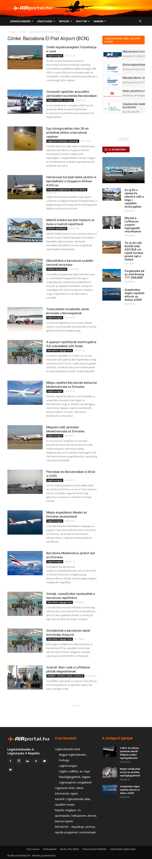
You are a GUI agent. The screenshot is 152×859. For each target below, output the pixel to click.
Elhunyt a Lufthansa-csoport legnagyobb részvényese (133, 224)
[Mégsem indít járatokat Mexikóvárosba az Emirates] (25, 437)
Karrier (98, 21)
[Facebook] (10, 761)
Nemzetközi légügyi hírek (59, 350)
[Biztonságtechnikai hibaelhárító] (112, 68)
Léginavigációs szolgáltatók (75, 782)
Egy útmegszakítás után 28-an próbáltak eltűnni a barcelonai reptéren (67, 132)
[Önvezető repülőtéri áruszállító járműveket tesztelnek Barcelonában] (25, 102)
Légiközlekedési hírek (67, 749)
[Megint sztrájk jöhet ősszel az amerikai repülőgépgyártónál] (109, 772)
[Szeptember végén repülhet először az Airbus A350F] (111, 294)
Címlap (11, 31)
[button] (140, 21)
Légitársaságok (54, 55)
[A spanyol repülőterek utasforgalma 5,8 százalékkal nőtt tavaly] (25, 352)
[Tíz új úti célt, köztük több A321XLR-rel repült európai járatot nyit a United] (111, 247)
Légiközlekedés (20, 21)
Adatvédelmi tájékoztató (123, 849)
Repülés (64, 21)
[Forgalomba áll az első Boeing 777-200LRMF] (111, 275)
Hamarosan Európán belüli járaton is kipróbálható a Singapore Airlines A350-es (71, 181)
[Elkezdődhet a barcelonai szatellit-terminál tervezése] (25, 271)
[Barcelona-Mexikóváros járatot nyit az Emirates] (25, 563)
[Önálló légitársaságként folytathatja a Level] (25, 57)
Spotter (81, 21)
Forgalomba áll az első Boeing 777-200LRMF (134, 274)
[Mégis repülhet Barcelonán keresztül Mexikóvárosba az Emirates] (25, 393)
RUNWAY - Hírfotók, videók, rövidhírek (65, 676)
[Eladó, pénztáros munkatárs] (112, 94)
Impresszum (33, 849)
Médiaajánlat (50, 849)
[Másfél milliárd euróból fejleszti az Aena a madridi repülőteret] (25, 230)
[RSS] (36, 761)
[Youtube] (10, 770)
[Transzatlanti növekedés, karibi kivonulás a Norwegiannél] (25, 319)
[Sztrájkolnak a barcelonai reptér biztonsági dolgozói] (25, 640)
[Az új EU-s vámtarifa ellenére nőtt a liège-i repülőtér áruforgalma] (111, 194)
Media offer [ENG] (69, 849)
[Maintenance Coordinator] (112, 55)
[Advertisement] (76, 715)
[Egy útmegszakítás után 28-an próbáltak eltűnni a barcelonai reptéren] (25, 138)
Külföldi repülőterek (56, 228)
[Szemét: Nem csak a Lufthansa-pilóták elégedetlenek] (25, 677)
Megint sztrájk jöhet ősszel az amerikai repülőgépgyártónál (130, 772)
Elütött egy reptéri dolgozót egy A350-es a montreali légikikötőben (123, 171)
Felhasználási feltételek (94, 849)
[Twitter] (44, 761)
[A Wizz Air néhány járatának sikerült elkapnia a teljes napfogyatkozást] (109, 751)
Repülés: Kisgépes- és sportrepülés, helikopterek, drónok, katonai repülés (76, 815)
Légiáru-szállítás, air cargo (60, 100)
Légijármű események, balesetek (62, 141)
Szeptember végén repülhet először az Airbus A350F (134, 294)
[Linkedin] (27, 761)
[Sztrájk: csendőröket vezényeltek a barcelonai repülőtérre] (25, 604)
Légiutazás (44, 21)
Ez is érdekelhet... (116, 149)
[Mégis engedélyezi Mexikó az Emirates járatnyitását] (25, 522)
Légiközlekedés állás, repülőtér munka (123, 40)
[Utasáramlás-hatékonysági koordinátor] (112, 108)
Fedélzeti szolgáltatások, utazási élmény (66, 189)
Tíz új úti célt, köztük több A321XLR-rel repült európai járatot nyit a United (134, 251)
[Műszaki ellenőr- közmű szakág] (112, 81)
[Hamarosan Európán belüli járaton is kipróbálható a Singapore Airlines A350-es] (25, 187)
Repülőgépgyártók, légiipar (74, 777)
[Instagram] (19, 761)
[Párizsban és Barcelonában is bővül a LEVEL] (25, 482)
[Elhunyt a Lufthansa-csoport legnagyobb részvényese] (111, 222)
